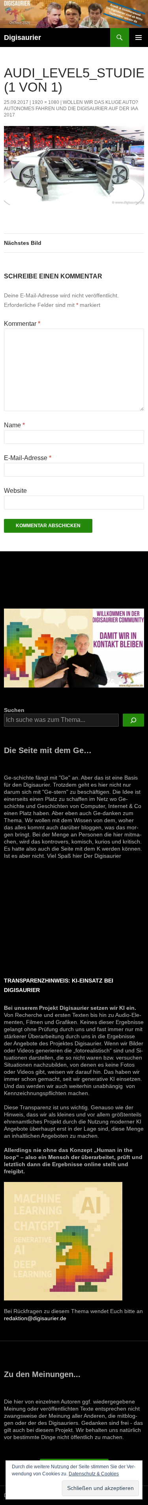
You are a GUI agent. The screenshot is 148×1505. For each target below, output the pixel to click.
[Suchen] (133, 720)
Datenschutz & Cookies (94, 1474)
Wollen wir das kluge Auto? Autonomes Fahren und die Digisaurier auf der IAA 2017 (71, 109)
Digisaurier (22, 37)
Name (14, 425)
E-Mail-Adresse (27, 458)
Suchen (14, 710)
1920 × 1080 (45, 102)
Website (15, 490)
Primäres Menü (138, 37)
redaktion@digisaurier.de (35, 1318)
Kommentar (22, 323)
